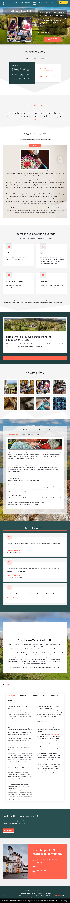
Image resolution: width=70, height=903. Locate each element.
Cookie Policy (65, 901)
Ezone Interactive (35, 897)
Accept (60, 900)
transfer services (55, 734)
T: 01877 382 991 (57, 895)
